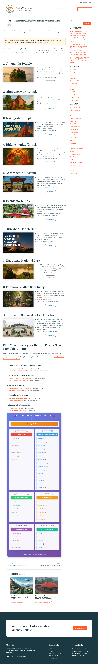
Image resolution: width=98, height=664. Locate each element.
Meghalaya (73, 143)
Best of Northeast (24, 8)
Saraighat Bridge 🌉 (42, 459)
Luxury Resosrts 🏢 (16, 505)
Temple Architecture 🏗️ (17, 547)
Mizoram (72, 146)
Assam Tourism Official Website (18, 369)
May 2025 (72, 94)
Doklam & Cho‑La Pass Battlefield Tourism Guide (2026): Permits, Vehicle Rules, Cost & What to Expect (79, 59)
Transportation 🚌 (15, 438)
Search (71, 20)
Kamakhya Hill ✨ (41, 456)
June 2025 (72, 92)
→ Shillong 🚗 (41, 533)
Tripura (72, 170)
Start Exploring (80, 628)
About (53, 9)
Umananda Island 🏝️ (42, 445)
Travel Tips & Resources (25, 601)
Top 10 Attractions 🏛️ (42, 442)
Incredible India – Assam (15, 400)
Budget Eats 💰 (41, 515)
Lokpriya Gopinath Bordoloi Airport (18, 410)
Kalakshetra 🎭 (41, 484)
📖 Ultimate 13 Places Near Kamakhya (47, 434)
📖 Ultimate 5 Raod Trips (47, 529)
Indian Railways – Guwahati (16, 408)
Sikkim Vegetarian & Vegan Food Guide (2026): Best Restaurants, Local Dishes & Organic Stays (79, 52)
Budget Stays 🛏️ (15, 501)
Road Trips (73, 157)
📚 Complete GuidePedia (34, 424)
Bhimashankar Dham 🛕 (43, 463)
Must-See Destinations (76, 148)
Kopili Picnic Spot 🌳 (42, 487)
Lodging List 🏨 (15, 515)
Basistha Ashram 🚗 (42, 452)
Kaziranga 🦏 (40, 473)
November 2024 (74, 100)
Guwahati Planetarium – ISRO (17, 390)
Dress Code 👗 (15, 445)
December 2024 (74, 97)
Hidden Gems (73, 135)
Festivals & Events (75, 127)
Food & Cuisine (74, 129)
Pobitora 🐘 (40, 477)
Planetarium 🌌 (41, 480)
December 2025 (74, 81)
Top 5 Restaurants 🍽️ (42, 505)
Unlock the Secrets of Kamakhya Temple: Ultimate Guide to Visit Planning (45, 597)
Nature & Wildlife (75, 154)
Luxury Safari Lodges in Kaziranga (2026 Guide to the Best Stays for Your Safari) (79, 39)
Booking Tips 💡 (15, 512)
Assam (12, 602)
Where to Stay (74, 173)
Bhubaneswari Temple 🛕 (43, 466)
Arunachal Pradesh (75, 113)
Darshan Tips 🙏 (15, 459)
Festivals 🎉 (14, 449)
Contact (64, 9)
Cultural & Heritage (75, 118)
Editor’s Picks (73, 121)
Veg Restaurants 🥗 (42, 519)
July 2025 (72, 89)
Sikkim (71, 159)
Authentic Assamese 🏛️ (43, 501)
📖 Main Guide (21, 434)
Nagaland (72, 151)
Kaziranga (39, 297)
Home (47, 9)
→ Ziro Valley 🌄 (41, 544)
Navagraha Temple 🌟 (42, 470)
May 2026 (72, 73)
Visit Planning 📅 (15, 442)
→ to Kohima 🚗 (41, 547)
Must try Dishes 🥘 (42, 512)
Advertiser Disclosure (85, 2)
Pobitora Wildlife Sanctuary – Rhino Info (20, 388)
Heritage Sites (74, 132)
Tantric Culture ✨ (15, 544)
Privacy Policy (53, 658)
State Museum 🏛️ (41, 449)
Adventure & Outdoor (76, 107)
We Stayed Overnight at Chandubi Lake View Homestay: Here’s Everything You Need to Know (79, 33)
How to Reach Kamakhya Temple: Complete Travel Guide (19, 597)
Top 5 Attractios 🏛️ (42, 438)
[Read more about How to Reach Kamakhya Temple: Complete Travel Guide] (22, 585)
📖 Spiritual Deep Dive (21, 529)
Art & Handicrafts (75, 110)
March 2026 (73, 78)
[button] (84, 9)
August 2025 (73, 86)
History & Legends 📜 (16, 452)
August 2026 (73, 70)
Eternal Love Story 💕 (16, 533)
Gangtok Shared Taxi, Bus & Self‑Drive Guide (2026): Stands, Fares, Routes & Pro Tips (79, 46)
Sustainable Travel (75, 165)
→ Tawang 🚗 (40, 540)
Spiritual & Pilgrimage (19, 602)
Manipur (72, 140)
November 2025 (74, 83)
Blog (58, 9)
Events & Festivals (75, 124)
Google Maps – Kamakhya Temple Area (19, 398)
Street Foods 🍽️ (41, 508)
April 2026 (73, 75)
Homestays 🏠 (15, 508)
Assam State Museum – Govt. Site (18, 380)
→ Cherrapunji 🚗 (41, 537)
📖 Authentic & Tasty (47, 497)
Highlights (72, 9)
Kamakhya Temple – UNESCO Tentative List (21, 379)
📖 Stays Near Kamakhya (21, 497)
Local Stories (73, 138)
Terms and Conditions (55, 653)
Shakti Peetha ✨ (15, 540)
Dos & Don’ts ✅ (15, 456)
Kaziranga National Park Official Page (19, 371)
